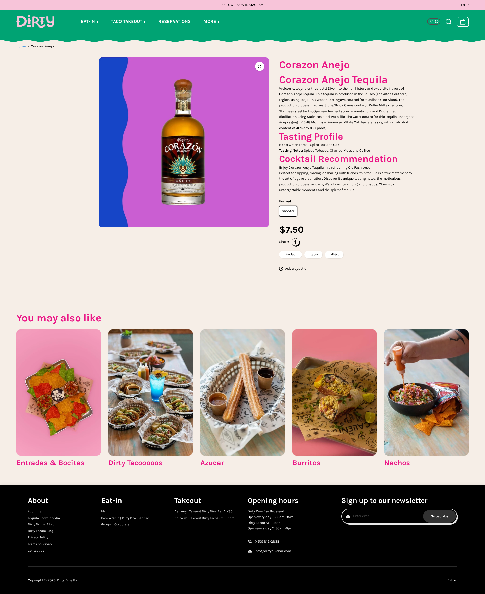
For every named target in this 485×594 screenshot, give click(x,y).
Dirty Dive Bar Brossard (266, 511)
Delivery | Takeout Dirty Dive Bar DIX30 (203, 511)
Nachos (397, 462)
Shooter (288, 211)
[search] (448, 21)
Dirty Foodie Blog (40, 531)
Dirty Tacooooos (135, 462)
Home (21, 46)
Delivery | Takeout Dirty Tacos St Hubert (204, 518)
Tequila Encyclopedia (44, 518)
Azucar (212, 462)
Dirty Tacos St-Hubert (264, 523)
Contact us (36, 550)
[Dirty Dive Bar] (35, 21)
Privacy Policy (38, 537)
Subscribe (439, 516)
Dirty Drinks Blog (40, 524)
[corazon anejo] (259, 66)
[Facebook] (295, 242)
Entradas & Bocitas (50, 462)
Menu (105, 511)
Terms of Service (40, 544)
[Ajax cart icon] (463, 21)
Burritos (306, 462)
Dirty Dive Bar (68, 580)
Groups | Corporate (115, 524)
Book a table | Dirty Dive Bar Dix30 (127, 518)
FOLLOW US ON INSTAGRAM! (243, 5)
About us (34, 511)
